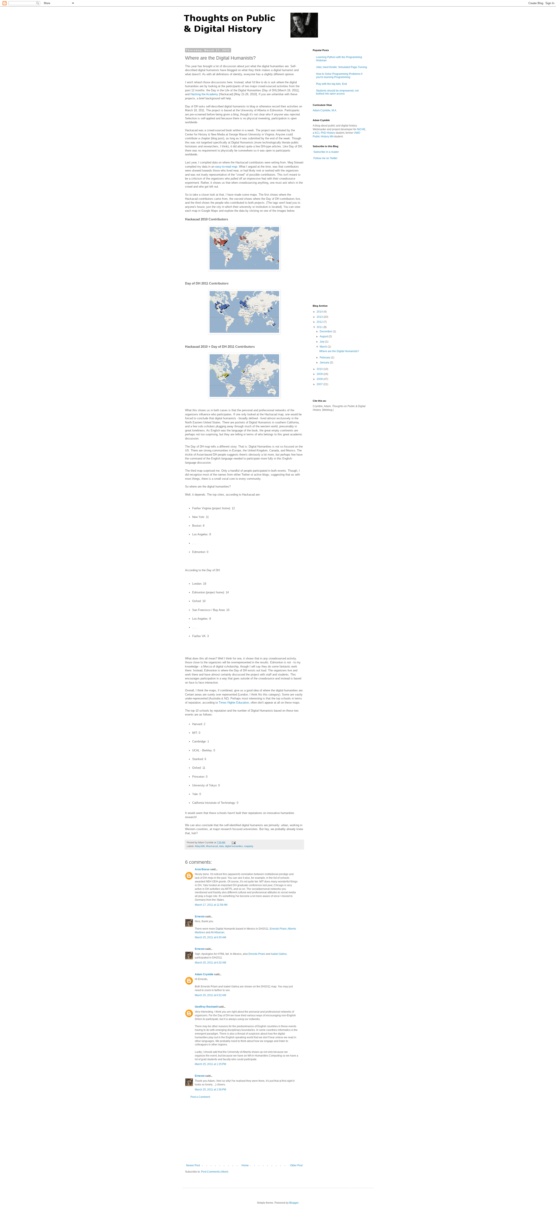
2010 (320, 369)
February (325, 357)
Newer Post (193, 1165)
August (324, 336)
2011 (320, 327)
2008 (320, 379)
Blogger (293, 1202)
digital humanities (234, 846)
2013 (320, 316)
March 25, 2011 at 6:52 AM (210, 995)
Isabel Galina (279, 953)
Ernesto (200, 916)
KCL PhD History (325, 132)
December (326, 331)
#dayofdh (200, 846)
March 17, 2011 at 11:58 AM (211, 904)
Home (245, 1165)
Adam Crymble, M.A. (325, 110)
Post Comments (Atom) (214, 1171)
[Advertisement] (244, 1131)
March (324, 346)
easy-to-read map (226, 166)
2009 (320, 374)
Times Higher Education (234, 702)
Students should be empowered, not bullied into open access (337, 92)
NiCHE (361, 129)
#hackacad (212, 846)
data (221, 846)
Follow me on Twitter (325, 158)
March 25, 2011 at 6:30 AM (210, 937)
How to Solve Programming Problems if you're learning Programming (339, 75)
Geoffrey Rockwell (206, 1006)
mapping (248, 846)
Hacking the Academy (204, 94)
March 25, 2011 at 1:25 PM (210, 1064)
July (322, 341)
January (325, 362)
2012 (320, 321)
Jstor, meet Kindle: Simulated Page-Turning (341, 67)
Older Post (296, 1165)
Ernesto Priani (278, 928)
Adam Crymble (204, 974)
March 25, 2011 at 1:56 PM (210, 1089)
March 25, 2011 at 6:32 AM (210, 962)
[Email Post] (233, 842)
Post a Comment (200, 1096)
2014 (320, 311)
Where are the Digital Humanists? (339, 351)
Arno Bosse (202, 869)
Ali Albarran (217, 932)
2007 (320, 384)
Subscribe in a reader (326, 151)
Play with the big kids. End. (332, 83)
